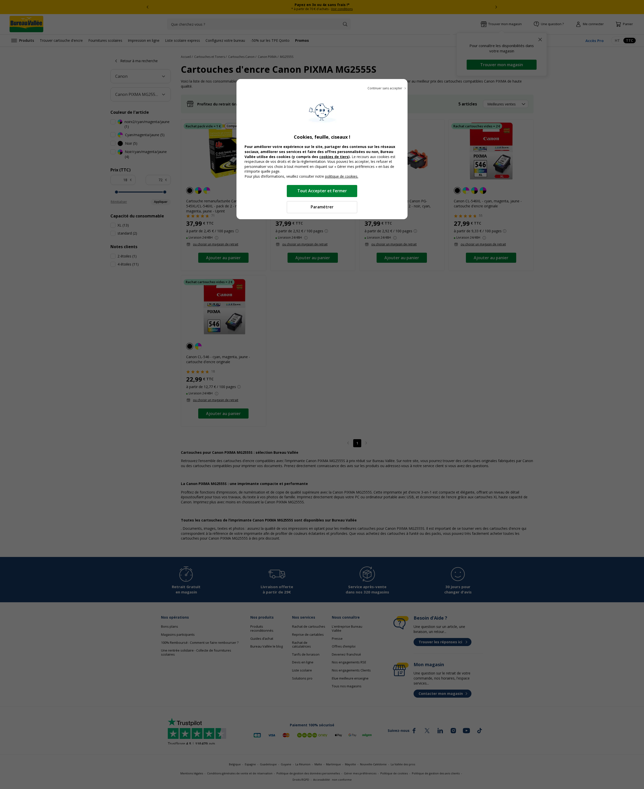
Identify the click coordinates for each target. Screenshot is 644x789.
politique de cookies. (341, 176)
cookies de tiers (333, 156)
